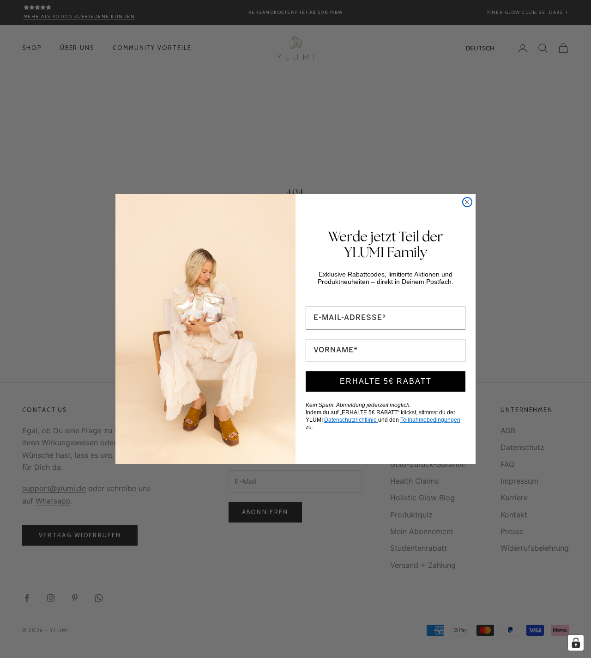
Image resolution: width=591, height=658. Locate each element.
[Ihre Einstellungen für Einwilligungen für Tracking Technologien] (576, 643)
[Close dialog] (467, 202)
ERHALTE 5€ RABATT (386, 381)
